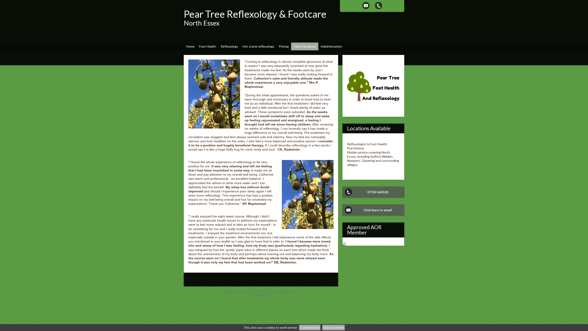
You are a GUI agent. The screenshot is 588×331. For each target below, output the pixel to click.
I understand (309, 327)
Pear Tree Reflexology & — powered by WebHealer (265, 291)
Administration (261, 295)
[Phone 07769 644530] (378, 5)
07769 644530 (377, 192)
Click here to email (377, 210)
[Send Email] (366, 5)
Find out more (333, 327)
